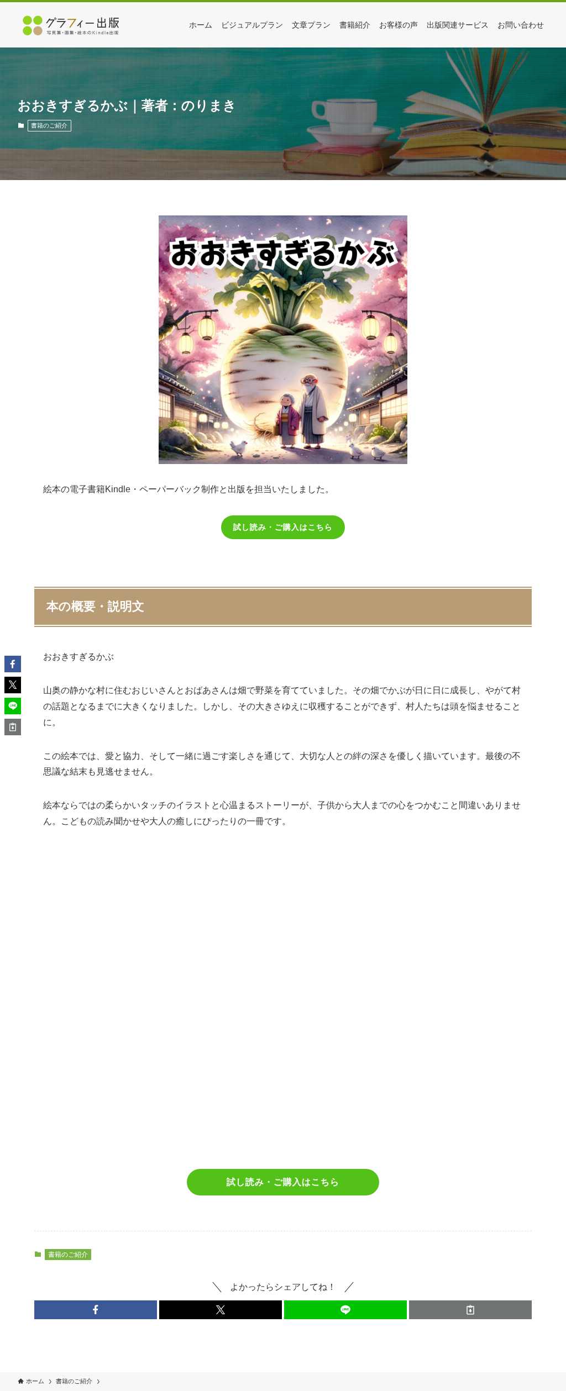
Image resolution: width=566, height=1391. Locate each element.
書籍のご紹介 (49, 125)
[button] (95, 1309)
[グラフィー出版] (73, 25)
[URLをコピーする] (470, 1309)
